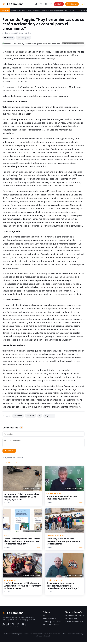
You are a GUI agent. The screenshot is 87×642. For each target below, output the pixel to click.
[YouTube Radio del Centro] (24, 625)
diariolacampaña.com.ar (74, 621)
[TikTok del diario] (50, 4)
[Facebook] (4, 625)
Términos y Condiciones (52, 621)
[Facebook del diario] (36, 4)
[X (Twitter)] (14, 625)
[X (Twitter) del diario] (46, 4)
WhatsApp (18, 416)
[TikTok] (19, 625)
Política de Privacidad (51, 624)
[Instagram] (9, 625)
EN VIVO (60, 4)
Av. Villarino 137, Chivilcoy (75, 615)
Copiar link (49, 416)
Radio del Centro (49, 618)
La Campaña (15, 4)
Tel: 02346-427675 (72, 618)
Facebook (30, 416)
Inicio (45, 615)
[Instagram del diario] (41, 4)
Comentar (9, 451)
